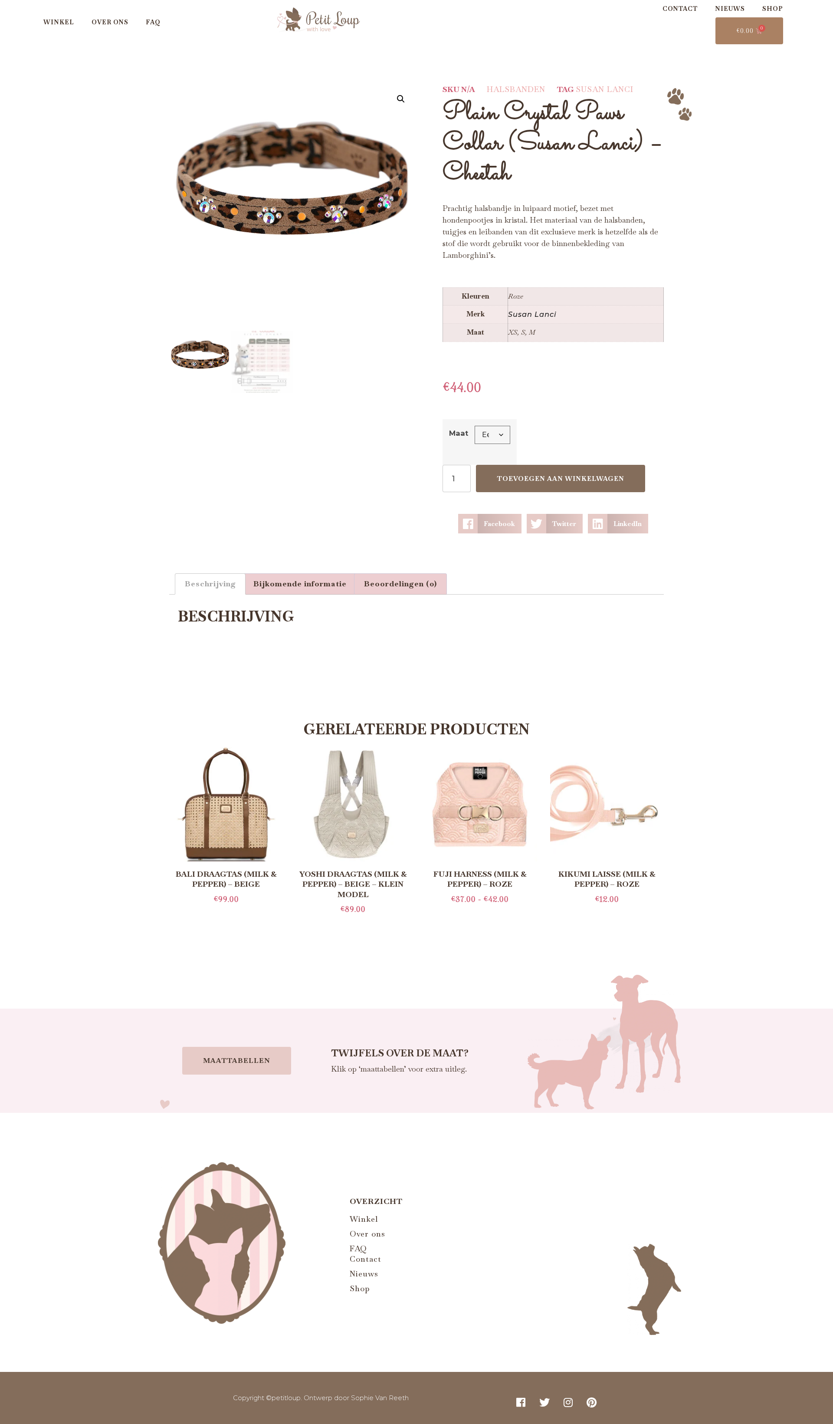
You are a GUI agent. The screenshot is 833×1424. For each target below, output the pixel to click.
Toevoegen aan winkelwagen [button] (607, 915)
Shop (772, 9)
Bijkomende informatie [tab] (300, 584)
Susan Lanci (604, 89)
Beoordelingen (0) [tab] (400, 584)
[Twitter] (544, 1402)
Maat (458, 433)
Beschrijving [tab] (210, 584)
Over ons (110, 22)
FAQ (153, 22)
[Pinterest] (592, 1402)
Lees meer (226, 915)
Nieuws (730, 9)
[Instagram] (568, 1402)
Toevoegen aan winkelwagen (560, 478)
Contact (680, 9)
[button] (401, 99)
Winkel (58, 22)
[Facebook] (521, 1402)
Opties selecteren (479, 915)
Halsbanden (516, 89)
